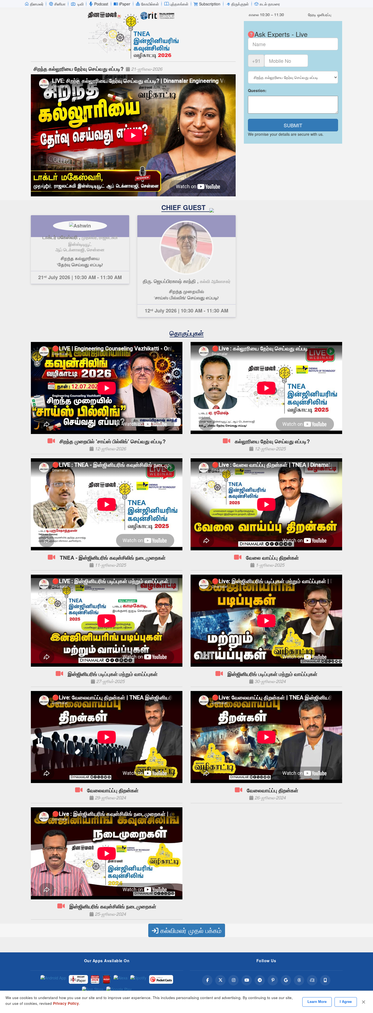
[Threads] (299, 980)
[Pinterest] (273, 980)
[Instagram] (233, 980)
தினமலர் (36, 4)
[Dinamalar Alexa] (121, 979)
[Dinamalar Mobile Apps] (325, 980)
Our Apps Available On (107, 960)
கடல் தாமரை (270, 4)
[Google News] (286, 980)
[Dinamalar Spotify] (138, 979)
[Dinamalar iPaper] (78, 979)
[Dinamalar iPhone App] (106, 979)
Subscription (209, 4)
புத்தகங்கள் (179, 4)
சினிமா (60, 4)
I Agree (346, 1002)
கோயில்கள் (150, 4)
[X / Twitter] (220, 980)
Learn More (317, 1002)
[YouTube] (246, 980)
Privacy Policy (66, 1003)
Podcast (101, 4)
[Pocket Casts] (161, 979)
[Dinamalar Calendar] (95, 979)
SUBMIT (293, 125)
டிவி (81, 4)
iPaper (124, 4)
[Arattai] (312, 980)
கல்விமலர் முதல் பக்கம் (189, 930)
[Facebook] (207, 980)
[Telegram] (259, 980)
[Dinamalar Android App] (53, 979)
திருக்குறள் (240, 4)
